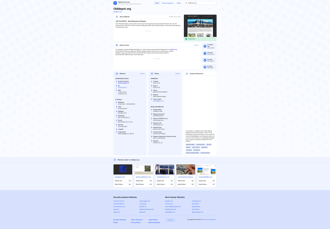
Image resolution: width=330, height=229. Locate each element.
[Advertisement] (148, 36)
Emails (179, 3)
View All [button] (196, 45)
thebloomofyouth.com (146, 209)
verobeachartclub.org (185, 177)
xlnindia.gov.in (196, 201)
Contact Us (170, 220)
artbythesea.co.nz (163, 177)
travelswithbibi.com (205, 177)
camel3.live (195, 204)
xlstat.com (116, 212)
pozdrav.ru (142, 206)
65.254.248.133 (122, 87)
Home (157, 3)
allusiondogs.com (197, 212)
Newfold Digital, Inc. (123, 83)
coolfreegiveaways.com (173, 206)
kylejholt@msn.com (158, 101)
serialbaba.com (170, 212)
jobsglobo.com (120, 177)
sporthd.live (195, 209)
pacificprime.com (170, 209)
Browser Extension (168, 3)
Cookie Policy (153, 220)
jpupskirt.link (196, 206)
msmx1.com (169, 204)
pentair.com (169, 201)
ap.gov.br (142, 212)
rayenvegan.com (144, 201)
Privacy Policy (135, 222)
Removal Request (154, 222)
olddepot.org (117, 11)
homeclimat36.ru (118, 204)
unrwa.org (142, 204)
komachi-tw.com (118, 201)
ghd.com (116, 209)
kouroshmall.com (119, 206)
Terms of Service (137, 220)
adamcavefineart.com (143, 177)
